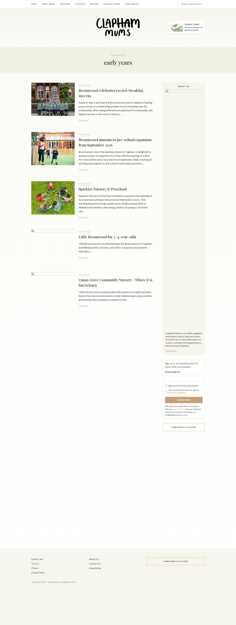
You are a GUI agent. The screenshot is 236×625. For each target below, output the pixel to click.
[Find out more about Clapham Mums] (184, 209)
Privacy (35, 568)
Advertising (95, 568)
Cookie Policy (38, 572)
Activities (80, 4)
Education (65, 4)
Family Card (37, 559)
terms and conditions (177, 392)
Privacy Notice (178, 409)
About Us (94, 559)
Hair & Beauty (132, 4)
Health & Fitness (112, 4)
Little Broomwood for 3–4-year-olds (107, 236)
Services (94, 4)
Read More (171, 350)
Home (34, 4)
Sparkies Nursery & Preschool (103, 189)
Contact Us (95, 563)
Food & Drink (48, 4)
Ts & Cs (35, 563)
